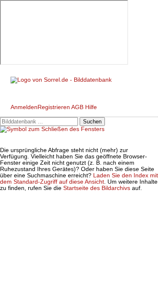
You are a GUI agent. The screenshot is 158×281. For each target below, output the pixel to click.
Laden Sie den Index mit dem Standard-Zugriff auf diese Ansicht (79, 178)
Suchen (92, 121)
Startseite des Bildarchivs (96, 188)
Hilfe (91, 107)
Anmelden (24, 107)
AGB (77, 107)
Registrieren (53, 107)
